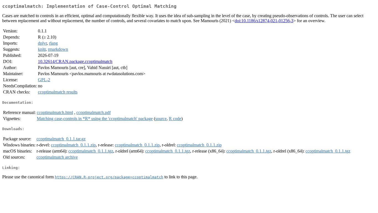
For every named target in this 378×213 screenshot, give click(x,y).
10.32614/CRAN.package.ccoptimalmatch (75, 61)
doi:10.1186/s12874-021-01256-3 (264, 20)
